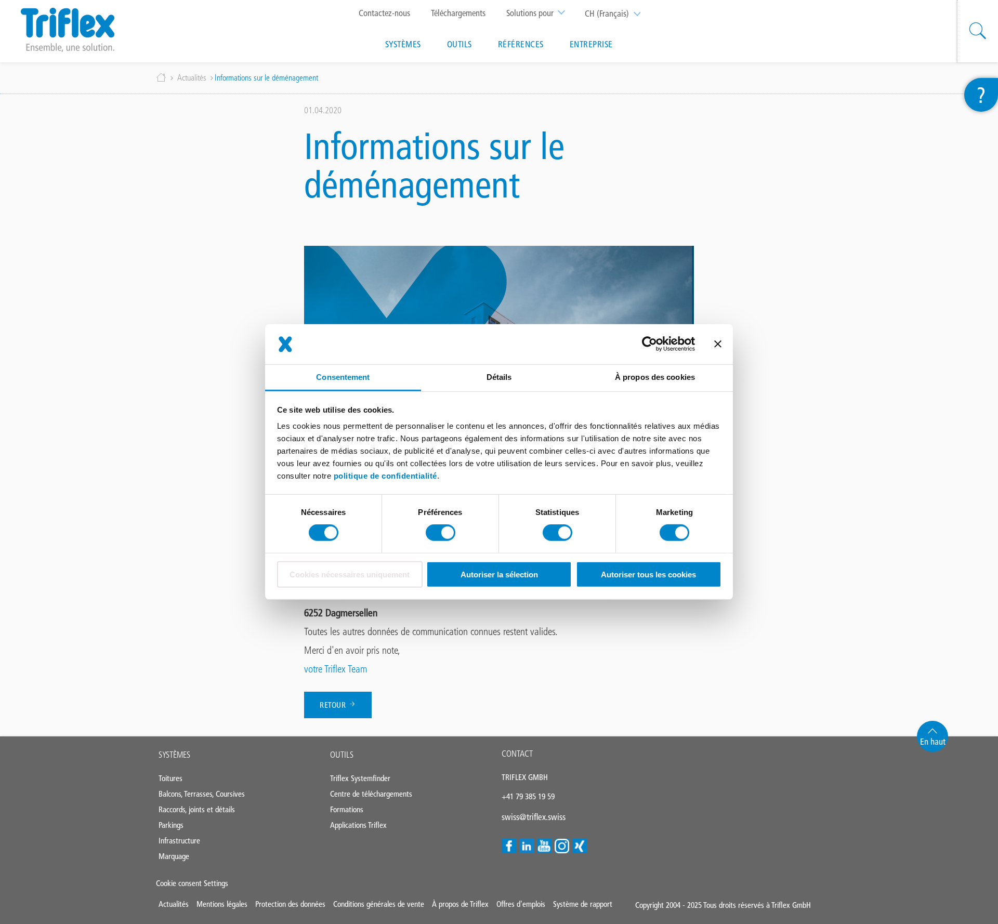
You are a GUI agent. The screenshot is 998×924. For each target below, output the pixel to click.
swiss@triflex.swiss (534, 817)
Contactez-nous (384, 13)
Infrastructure (179, 841)
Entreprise (591, 44)
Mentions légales (221, 904)
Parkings (171, 825)
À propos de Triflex (460, 904)
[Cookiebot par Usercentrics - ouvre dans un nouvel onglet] (649, 344)
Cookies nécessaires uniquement (350, 574)
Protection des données (290, 904)
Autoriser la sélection (499, 574)
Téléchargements (458, 13)
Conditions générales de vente (378, 904)
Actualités (191, 78)
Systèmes (403, 44)
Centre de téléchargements (371, 794)
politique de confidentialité (385, 475)
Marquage (174, 856)
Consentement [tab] (343, 377)
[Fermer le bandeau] (717, 344)
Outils (459, 44)
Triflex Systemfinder (360, 778)
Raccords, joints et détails (197, 809)
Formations (346, 809)
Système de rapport (582, 904)
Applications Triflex (358, 825)
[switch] (440, 532)
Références (521, 44)
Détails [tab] (499, 377)
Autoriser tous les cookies (648, 574)
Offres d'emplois (520, 904)
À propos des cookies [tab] (655, 377)
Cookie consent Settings (192, 883)
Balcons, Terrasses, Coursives (202, 794)
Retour (334, 705)
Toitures (170, 778)
